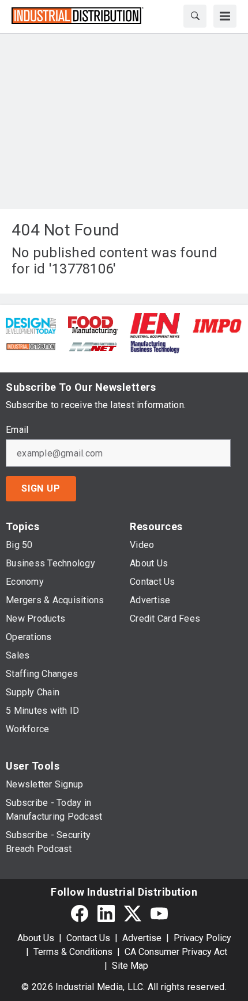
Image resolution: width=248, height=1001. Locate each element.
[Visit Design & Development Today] (31, 324)
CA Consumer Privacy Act (176, 951)
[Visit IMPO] (217, 324)
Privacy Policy (202, 938)
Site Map (130, 965)
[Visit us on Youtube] (159, 913)
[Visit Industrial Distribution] (31, 346)
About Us (35, 938)
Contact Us (88, 938)
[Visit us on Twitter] (132, 913)
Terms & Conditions (72, 951)
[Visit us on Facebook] (79, 913)
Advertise (141, 938)
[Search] (194, 16)
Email (17, 430)
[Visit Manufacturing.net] (93, 346)
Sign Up (41, 488)
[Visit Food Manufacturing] (93, 324)
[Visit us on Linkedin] (106, 913)
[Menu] (224, 16)
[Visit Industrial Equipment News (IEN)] (155, 324)
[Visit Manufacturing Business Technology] (155, 346)
